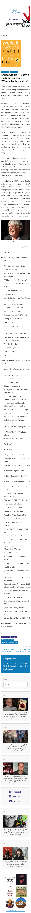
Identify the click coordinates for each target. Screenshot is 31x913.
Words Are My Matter (10, 642)
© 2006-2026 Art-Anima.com (15, 911)
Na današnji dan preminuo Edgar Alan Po (23, 649)
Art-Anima (15, 19)
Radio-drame (8, 669)
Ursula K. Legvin (8, 640)
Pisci (5, 666)
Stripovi (23, 666)
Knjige (15, 637)
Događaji (23, 663)
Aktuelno (6, 637)
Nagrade (13, 666)
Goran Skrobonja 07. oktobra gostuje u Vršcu (7, 649)
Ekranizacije (14, 663)
